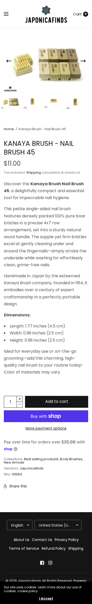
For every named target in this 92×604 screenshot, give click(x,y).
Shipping (33, 172)
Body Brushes (71, 459)
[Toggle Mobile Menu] (9, 14)
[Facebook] (42, 563)
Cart (77, 14)
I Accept (46, 598)
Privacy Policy (67, 539)
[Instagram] (50, 563)
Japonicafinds (31, 468)
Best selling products (41, 459)
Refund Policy (54, 548)
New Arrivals (14, 462)
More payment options (46, 428)
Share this (18, 486)
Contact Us (42, 539)
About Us (21, 539)
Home (9, 129)
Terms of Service (24, 548)
